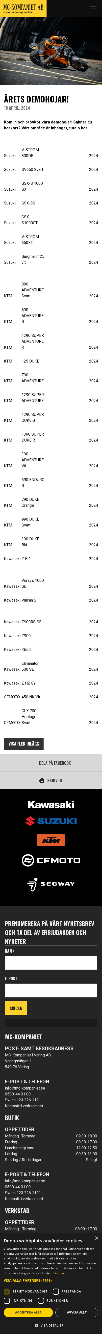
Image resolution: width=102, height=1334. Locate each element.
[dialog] (51, 1283)
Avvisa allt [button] (77, 1312)
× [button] (96, 1238)
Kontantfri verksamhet (24, 1106)
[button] (51, 1280)
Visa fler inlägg (24, 744)
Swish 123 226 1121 (23, 1100)
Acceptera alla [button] (28, 1312)
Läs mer (58, 1273)
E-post (11, 979)
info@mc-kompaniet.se (25, 1088)
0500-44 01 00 (18, 1094)
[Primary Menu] (93, 8)
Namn (10, 951)
